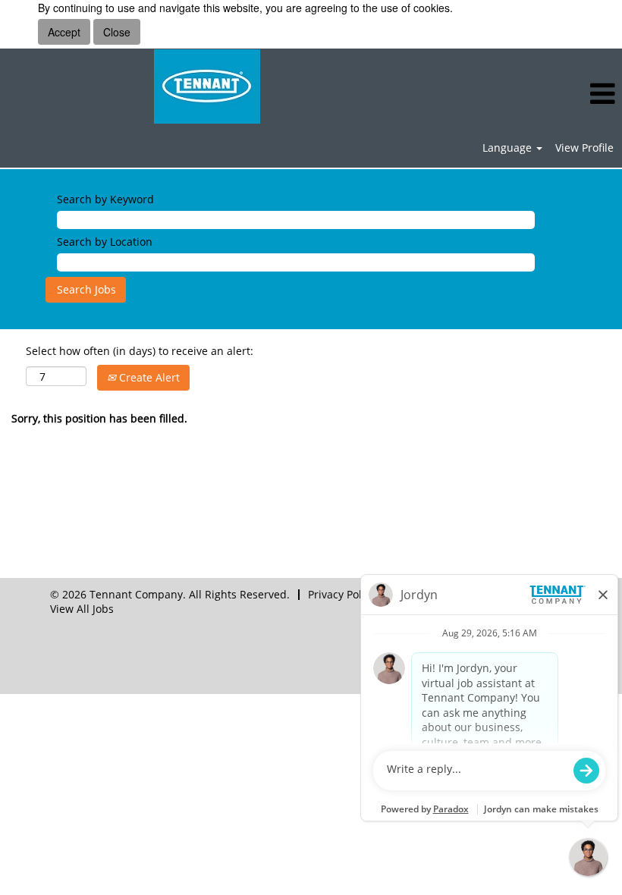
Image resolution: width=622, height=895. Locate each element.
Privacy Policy (341, 594)
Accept (64, 31)
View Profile (584, 147)
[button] (518, 94)
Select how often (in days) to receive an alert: (139, 351)
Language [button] (508, 147)
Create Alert (148, 377)
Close (116, 31)
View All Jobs (82, 608)
